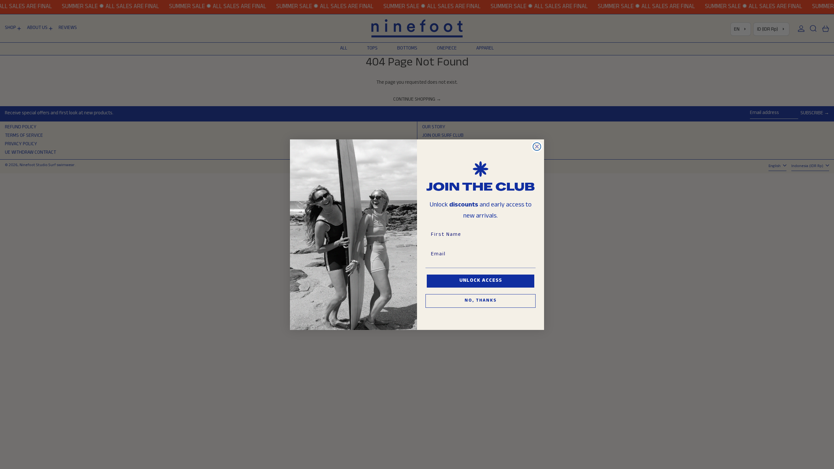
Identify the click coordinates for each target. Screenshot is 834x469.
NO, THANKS (481, 301)
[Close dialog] (537, 146)
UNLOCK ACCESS (480, 281)
